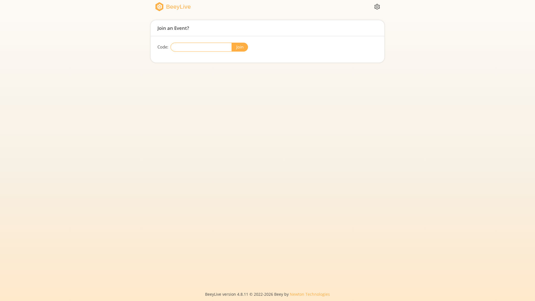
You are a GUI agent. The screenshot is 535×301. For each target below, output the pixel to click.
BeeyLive (178, 7)
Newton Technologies (310, 294)
